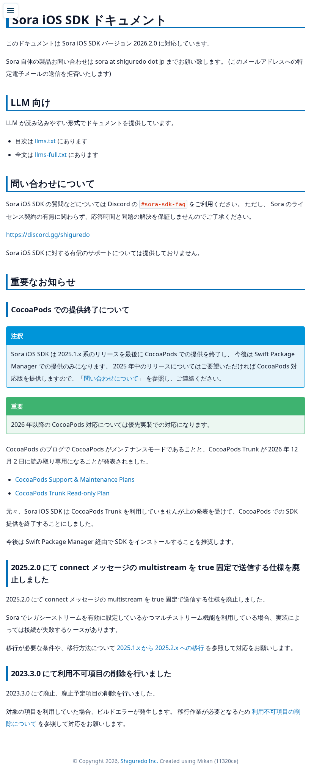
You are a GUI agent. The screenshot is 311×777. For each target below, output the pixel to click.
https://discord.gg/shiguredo (48, 234)
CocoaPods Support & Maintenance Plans (75, 479)
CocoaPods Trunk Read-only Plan (62, 493)
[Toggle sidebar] (10, 10)
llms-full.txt (51, 154)
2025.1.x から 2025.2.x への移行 (160, 648)
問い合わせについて (111, 378)
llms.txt (45, 141)
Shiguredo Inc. (139, 760)
